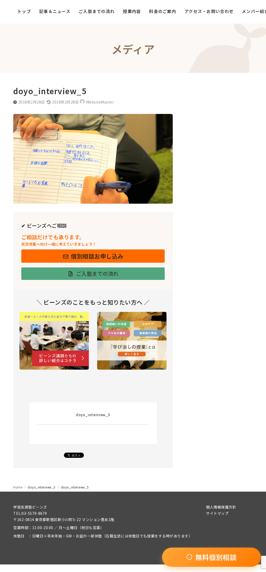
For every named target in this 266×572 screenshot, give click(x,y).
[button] (93, 256)
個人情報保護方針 (221, 507)
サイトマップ (217, 513)
